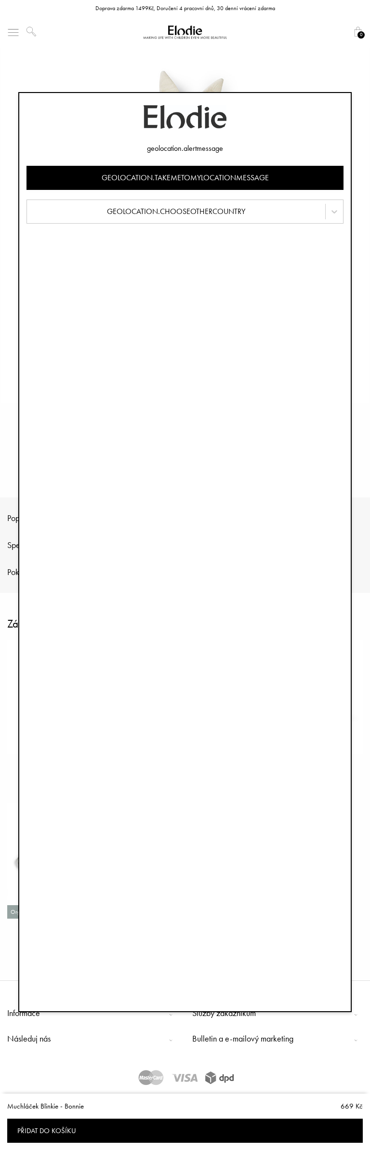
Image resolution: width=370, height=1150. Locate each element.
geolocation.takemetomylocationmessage (185, 178)
